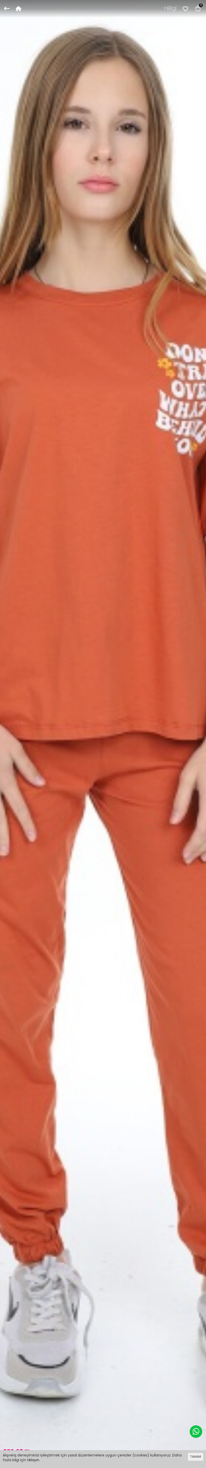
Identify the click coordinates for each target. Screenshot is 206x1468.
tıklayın (33, 1459)
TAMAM (195, 1456)
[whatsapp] (196, 1431)
